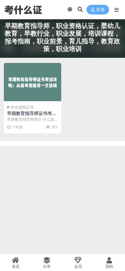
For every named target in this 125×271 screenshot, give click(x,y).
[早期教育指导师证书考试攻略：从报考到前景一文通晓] (32, 82)
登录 (100, 9)
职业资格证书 (22, 107)
